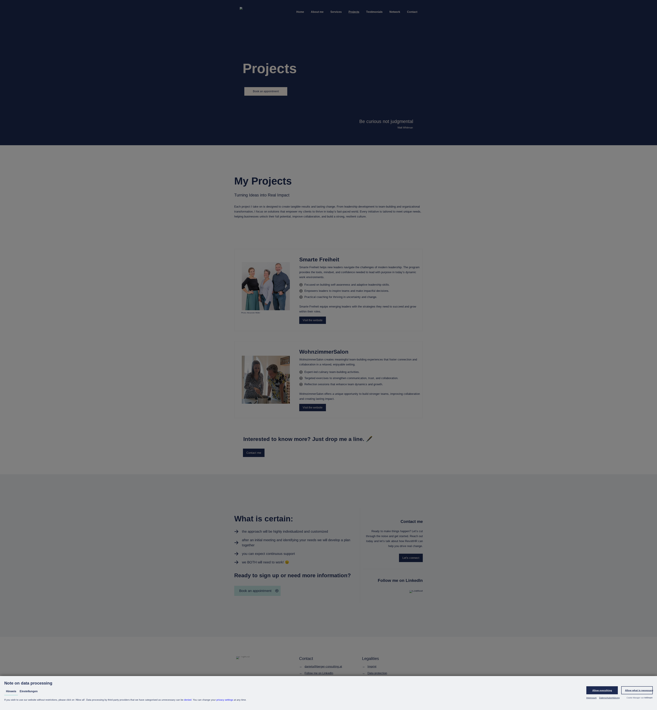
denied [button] (187, 699)
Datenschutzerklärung (609, 698)
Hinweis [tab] (11, 691)
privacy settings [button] (224, 699)
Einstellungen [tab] (29, 691)
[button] (602, 690)
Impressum (591, 698)
